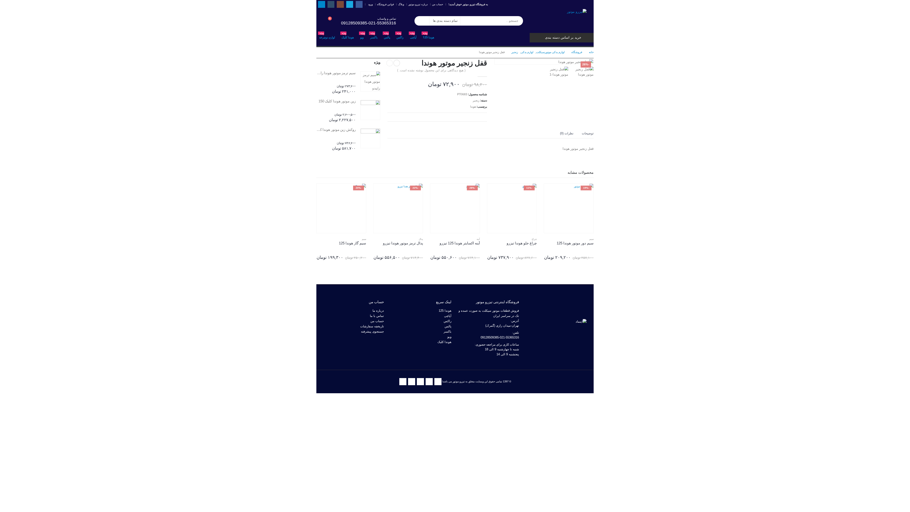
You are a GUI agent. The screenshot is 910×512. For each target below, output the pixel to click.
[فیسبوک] (359, 4)
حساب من (437, 4)
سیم (591, 239)
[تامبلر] (331, 4)
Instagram (420, 381)
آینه (478, 239)
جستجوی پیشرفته (372, 331)
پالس (387, 36)
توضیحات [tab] (588, 133)
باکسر (374, 36)
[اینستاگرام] (340, 4)
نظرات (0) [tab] (566, 133)
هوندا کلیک (347, 36)
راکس (400, 36)
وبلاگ (401, 4)
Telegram (402, 381)
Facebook (437, 381)
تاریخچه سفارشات (372, 326)
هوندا (473, 106)
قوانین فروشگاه (385, 4)
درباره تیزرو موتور (418, 4)
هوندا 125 (428, 36)
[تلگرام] (321, 4)
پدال (421, 239)
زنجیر (476, 100)
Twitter (429, 381)
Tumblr (411, 381)
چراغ (534, 239)
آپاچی (413, 36)
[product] (370, 81)
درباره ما (378, 310)
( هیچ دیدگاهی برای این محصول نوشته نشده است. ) (431, 70)
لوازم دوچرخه (327, 36)
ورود (370, 4)
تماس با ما (377, 316)
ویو (362, 36)
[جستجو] (421, 21)
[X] (349, 4)
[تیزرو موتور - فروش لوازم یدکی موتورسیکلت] (577, 11)
